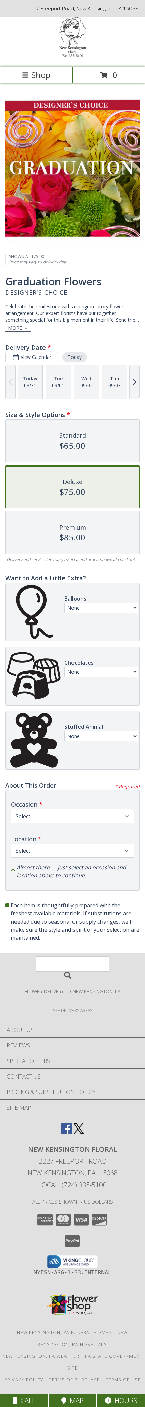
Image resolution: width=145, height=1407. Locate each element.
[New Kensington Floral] (72, 57)
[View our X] (78, 1132)
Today (75, 357)
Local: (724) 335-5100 (72, 1184)
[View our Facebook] (66, 1132)
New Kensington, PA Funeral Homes (64, 1332)
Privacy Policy (23, 1380)
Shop (40, 74)
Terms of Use (123, 1380)
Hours (124, 1400)
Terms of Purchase (74, 1380)
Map (75, 1400)
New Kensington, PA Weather (40, 1356)
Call (26, 1400)
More (15, 328)
